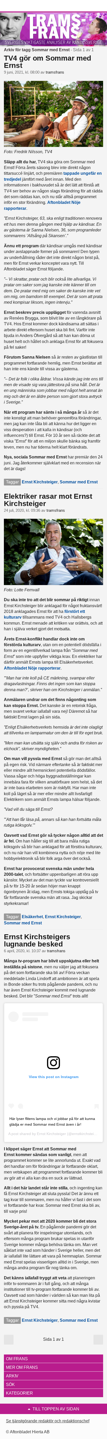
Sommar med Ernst (79, 482)
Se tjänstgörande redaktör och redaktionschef (47, 1421)
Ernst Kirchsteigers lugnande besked (37, 940)
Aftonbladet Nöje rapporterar (32, 668)
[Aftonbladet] (23, 6)
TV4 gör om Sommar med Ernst (47, 61)
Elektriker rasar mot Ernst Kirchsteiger (48, 500)
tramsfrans (55, 72)
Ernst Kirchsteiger (40, 482)
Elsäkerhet (32, 917)
